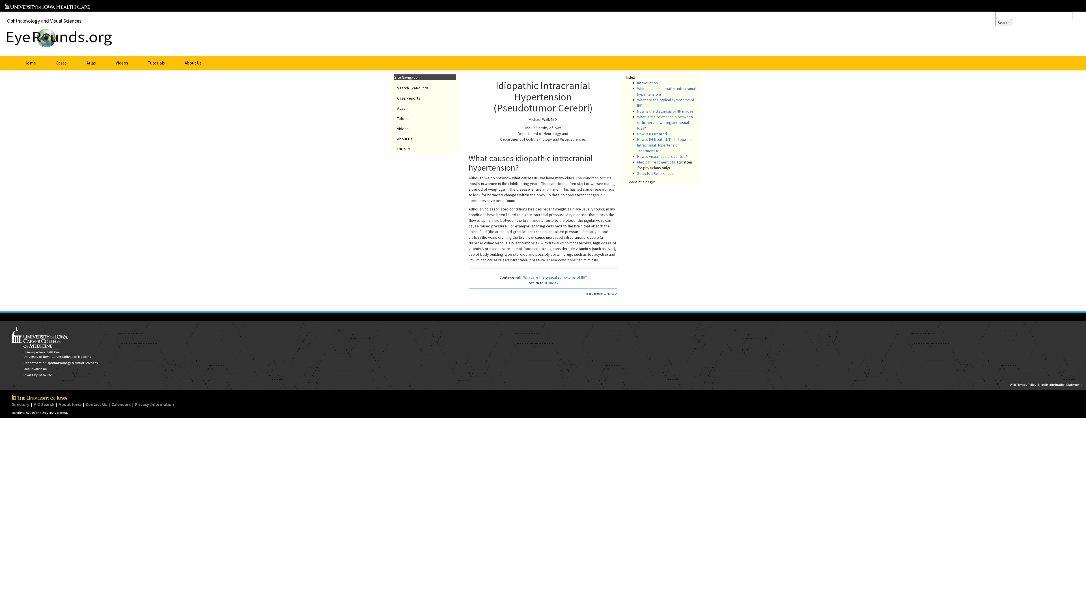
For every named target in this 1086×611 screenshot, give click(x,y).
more (402, 148)
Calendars (121, 404)
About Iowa (70, 404)
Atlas (91, 63)
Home (30, 63)
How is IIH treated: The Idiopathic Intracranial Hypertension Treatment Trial (664, 145)
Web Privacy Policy (1023, 384)
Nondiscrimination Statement (1060, 384)
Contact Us (96, 404)
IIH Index (551, 282)
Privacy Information (154, 404)
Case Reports (408, 98)
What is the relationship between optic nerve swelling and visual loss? (665, 122)
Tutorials (156, 63)
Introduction (647, 82)
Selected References (655, 173)
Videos (122, 63)
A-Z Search (44, 404)
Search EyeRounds (413, 88)
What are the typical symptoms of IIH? (555, 277)
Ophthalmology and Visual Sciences (44, 21)
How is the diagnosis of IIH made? (665, 111)
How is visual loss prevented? (662, 156)
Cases (61, 63)
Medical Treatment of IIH (657, 162)
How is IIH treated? (653, 133)
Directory (20, 404)
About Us (193, 63)
